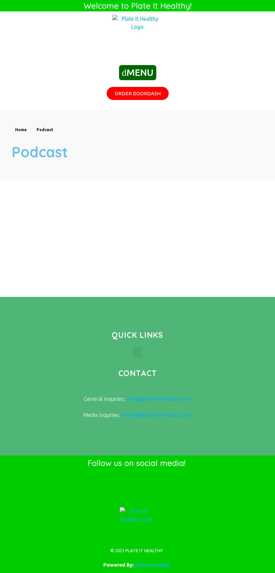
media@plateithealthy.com (156, 415)
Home (21, 129)
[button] (137, 352)
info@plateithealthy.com (158, 399)
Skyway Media (152, 565)
